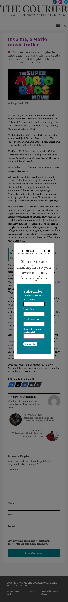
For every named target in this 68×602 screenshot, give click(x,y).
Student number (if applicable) (33, 330)
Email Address (31, 319)
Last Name (30, 309)
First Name (29, 299)
